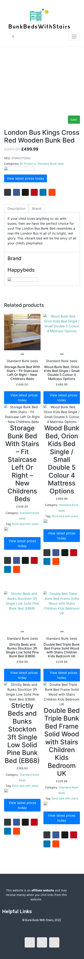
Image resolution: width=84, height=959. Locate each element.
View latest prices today (25, 178)
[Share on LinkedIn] (43, 192)
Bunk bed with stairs (25, 524)
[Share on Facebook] (16, 192)
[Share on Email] (7, 192)
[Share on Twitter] (25, 192)
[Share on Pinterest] (34, 192)
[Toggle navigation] (74, 36)
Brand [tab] (36, 208)
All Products (28, 163)
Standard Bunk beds (50, 163)
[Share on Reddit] (52, 192)
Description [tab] (16, 208)
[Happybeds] (19, 169)
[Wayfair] (6, 529)
